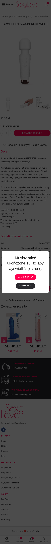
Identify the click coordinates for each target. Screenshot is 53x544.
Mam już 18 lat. (25, 277)
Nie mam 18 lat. (25, 286)
